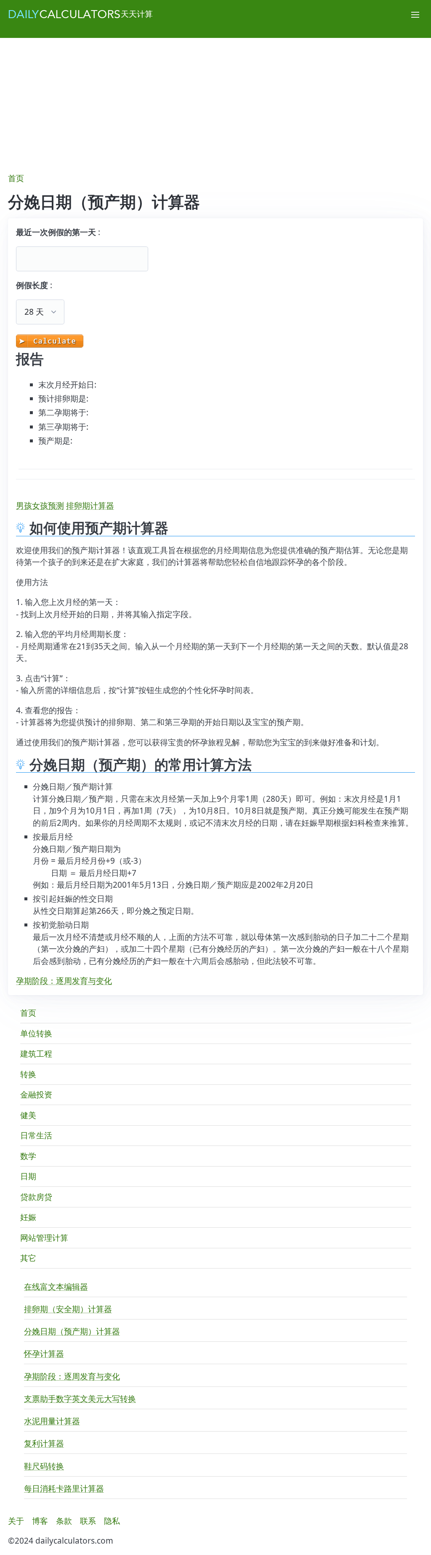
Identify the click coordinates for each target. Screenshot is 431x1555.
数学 (28, 1156)
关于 (16, 1520)
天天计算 (137, 13)
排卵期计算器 (90, 505)
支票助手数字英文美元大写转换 (80, 1398)
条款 (64, 1520)
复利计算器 (44, 1443)
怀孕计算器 (44, 1353)
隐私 (112, 1520)
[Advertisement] (215, 101)
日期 (28, 1176)
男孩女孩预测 (40, 505)
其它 (28, 1258)
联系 (88, 1520)
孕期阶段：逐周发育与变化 (64, 980)
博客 (40, 1520)
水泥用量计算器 (52, 1421)
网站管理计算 (44, 1237)
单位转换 (36, 1033)
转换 (28, 1074)
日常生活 (36, 1135)
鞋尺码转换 (44, 1466)
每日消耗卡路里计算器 (64, 1488)
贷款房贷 (36, 1196)
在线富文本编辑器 (56, 1286)
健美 (28, 1115)
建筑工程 (36, 1053)
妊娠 (28, 1217)
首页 (16, 178)
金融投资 (36, 1094)
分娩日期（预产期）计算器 (72, 1331)
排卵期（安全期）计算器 (68, 1308)
